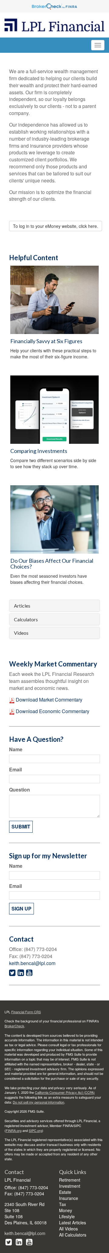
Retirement (69, 1180)
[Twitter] (8, 1241)
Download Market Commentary (48, 699)
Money (65, 1210)
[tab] (54, 606)
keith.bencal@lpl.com (32, 963)
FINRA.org (13, 1130)
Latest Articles (72, 1222)
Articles (22, 606)
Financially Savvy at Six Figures (46, 341)
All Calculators (72, 1235)
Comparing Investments (38, 450)
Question (19, 789)
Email (15, 769)
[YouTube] (29, 1241)
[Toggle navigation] (97, 45)
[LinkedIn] (19, 1241)
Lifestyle (67, 1216)
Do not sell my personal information (38, 1102)
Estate (65, 1192)
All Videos (68, 1229)
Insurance (68, 1198)
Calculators (26, 619)
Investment (69, 1186)
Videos (21, 633)
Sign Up (21, 908)
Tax (62, 1204)
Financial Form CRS (26, 1011)
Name (15, 749)
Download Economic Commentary (52, 711)
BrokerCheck (14, 1025)
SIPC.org (35, 1130)
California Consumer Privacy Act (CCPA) (65, 1092)
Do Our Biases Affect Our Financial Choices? (51, 563)
